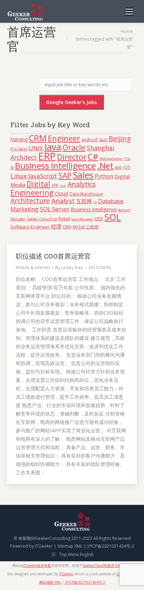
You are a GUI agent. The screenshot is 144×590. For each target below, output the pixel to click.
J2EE (99, 219)
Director (71, 156)
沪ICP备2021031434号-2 (110, 546)
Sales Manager (82, 219)
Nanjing (19, 139)
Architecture (30, 200)
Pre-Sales (18, 148)
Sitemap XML (69, 546)
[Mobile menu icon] (129, 11)
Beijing (120, 138)
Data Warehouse (86, 194)
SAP (65, 175)
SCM (63, 185)
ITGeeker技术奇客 (37, 565)
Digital (38, 183)
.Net (105, 165)
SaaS (103, 139)
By (69, 267)
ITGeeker (44, 546)
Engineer (64, 138)
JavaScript (42, 176)
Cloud (61, 193)
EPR (55, 185)
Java (52, 147)
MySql (79, 226)
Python (104, 176)
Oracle (74, 147)
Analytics (81, 184)
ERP (47, 156)
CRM (37, 138)
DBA (67, 226)
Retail (64, 218)
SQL (113, 217)
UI (95, 202)
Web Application (111, 159)
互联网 (84, 201)
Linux (18, 175)
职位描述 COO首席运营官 (53, 256)
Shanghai (100, 148)
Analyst (63, 200)
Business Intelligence (55, 165)
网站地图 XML (50, 582)
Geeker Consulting (42, 219)
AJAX (118, 167)
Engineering (31, 192)
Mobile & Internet (33, 267)
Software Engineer (30, 227)
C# (93, 156)
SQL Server (55, 209)
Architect (23, 157)
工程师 (92, 227)
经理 (56, 226)
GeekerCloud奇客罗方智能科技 (107, 565)
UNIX (36, 148)
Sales (83, 175)
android (89, 139)
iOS (126, 167)
